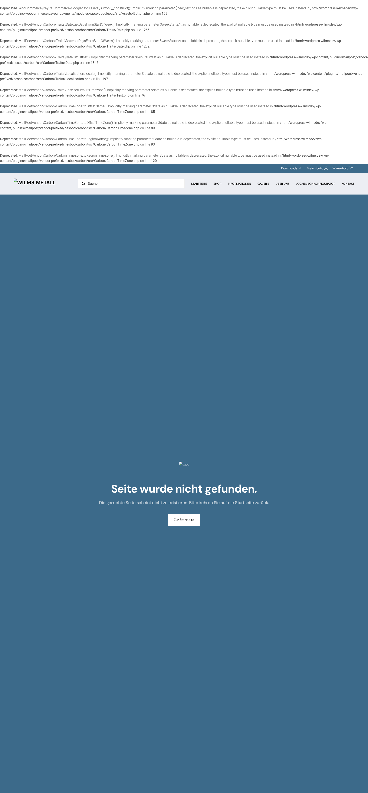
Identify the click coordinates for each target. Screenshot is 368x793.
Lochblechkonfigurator (315, 184)
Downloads (289, 168)
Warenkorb (340, 168)
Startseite (199, 184)
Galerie (263, 184)
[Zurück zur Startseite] (35, 182)
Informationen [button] (239, 184)
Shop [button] (217, 184)
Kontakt (348, 184)
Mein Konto (315, 168)
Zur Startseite (184, 520)
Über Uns (282, 184)
